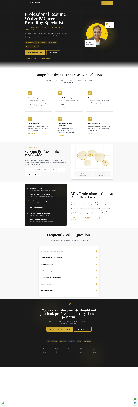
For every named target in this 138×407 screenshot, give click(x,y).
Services (84, 3)
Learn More (30, 108)
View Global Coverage (44, 58)
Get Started (53, 53)
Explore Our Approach (30, 58)
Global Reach (91, 3)
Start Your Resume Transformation (60, 329)
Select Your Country (36, 53)
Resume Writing (33, 98)
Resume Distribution (34, 123)
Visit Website (107, 3)
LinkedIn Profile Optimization (98, 98)
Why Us (97, 3)
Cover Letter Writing (65, 98)
